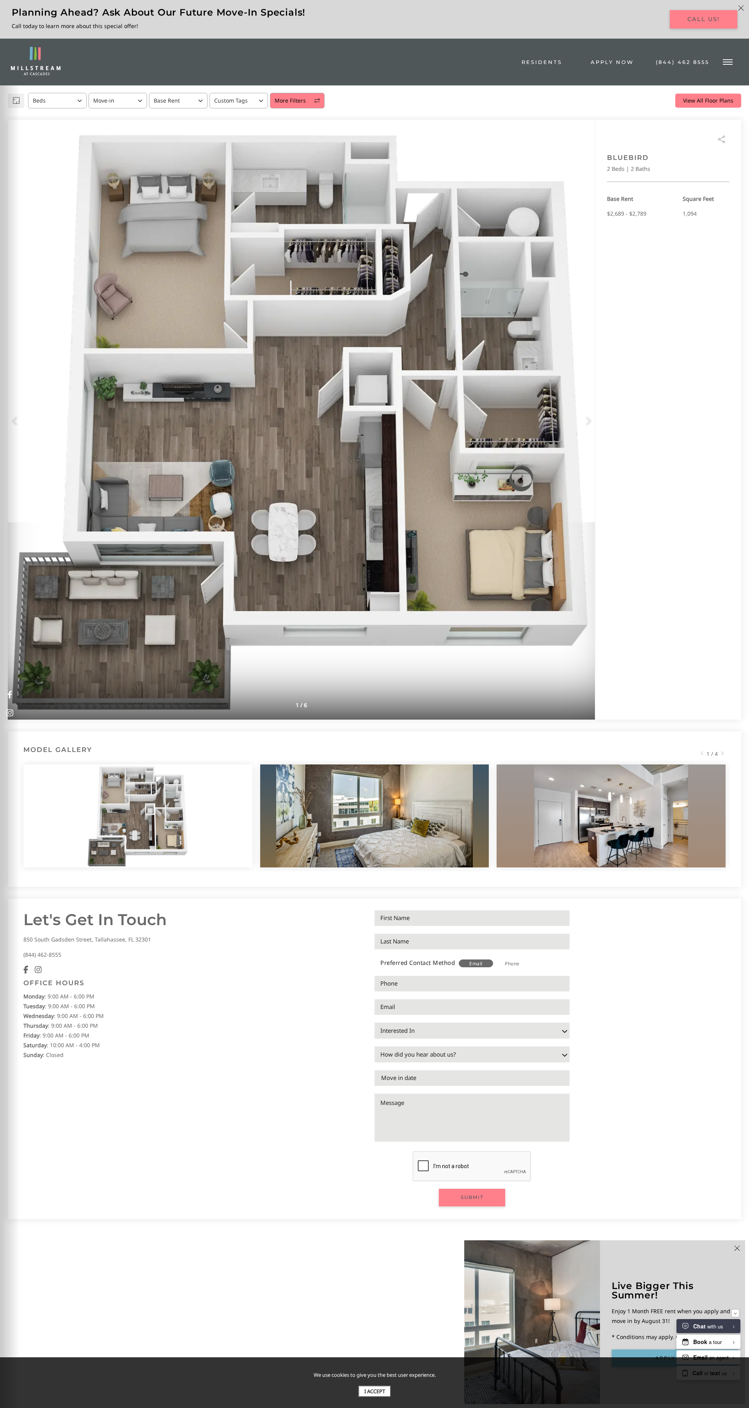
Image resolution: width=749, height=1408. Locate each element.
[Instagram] (38, 970)
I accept (374, 1391)
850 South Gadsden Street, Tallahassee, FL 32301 (87, 939)
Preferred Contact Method (417, 962)
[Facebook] (25, 970)
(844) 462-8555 (42, 954)
